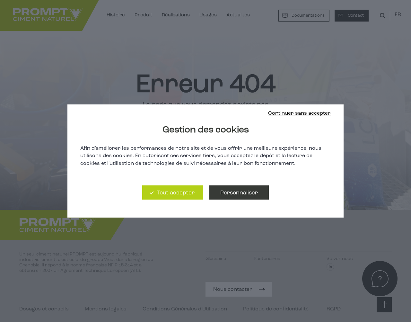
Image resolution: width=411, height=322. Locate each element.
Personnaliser (239, 193)
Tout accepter (176, 193)
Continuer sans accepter (299, 113)
